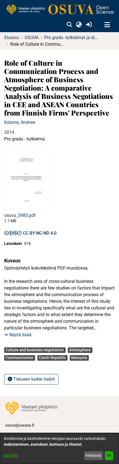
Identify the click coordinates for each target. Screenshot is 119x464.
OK (109, 455)
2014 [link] (9, 132)
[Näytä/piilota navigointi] (107, 25)
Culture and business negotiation (35, 350)
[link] (59, 9)
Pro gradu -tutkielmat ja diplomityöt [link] (72, 37)
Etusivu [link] (11, 37)
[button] (69, 25)
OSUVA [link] (31, 37)
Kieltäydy (93, 455)
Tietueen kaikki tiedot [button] (33, 379)
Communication (19, 357)
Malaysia (79, 357)
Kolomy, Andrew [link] (19, 122)
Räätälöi (11, 455)
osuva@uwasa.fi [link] (19, 425)
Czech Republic (52, 357)
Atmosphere (80, 350)
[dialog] (59, 448)
